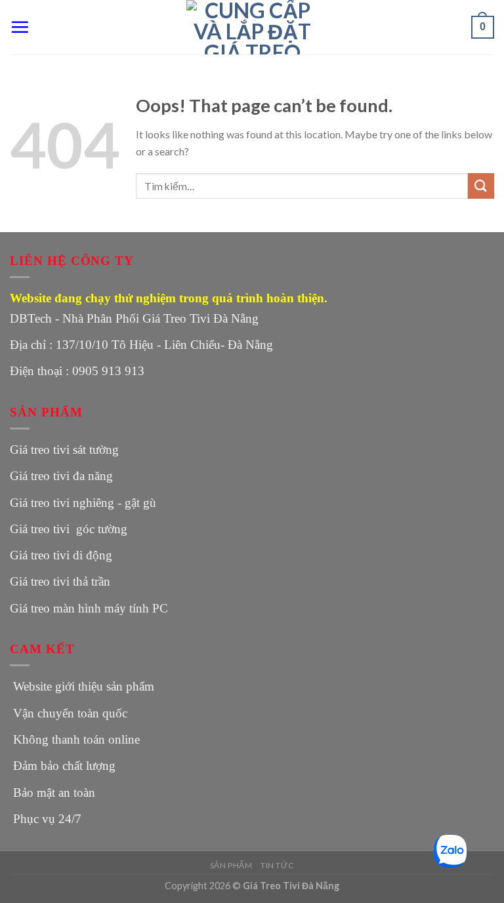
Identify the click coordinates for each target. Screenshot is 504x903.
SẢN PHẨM (231, 865)
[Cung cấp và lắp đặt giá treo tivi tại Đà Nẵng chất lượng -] (252, 27)
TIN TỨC (277, 865)
